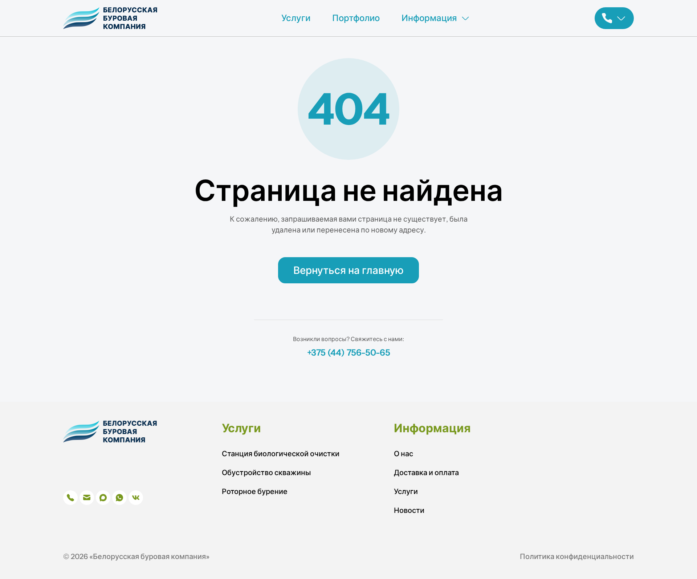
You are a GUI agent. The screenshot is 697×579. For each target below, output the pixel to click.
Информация (429, 18)
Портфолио (356, 18)
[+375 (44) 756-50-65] (614, 18)
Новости (409, 510)
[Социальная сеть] (70, 497)
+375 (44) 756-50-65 (348, 353)
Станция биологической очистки (280, 453)
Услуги (295, 18)
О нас (403, 453)
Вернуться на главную (348, 270)
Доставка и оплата (426, 472)
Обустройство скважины (266, 472)
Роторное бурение (255, 491)
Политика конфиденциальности (577, 556)
